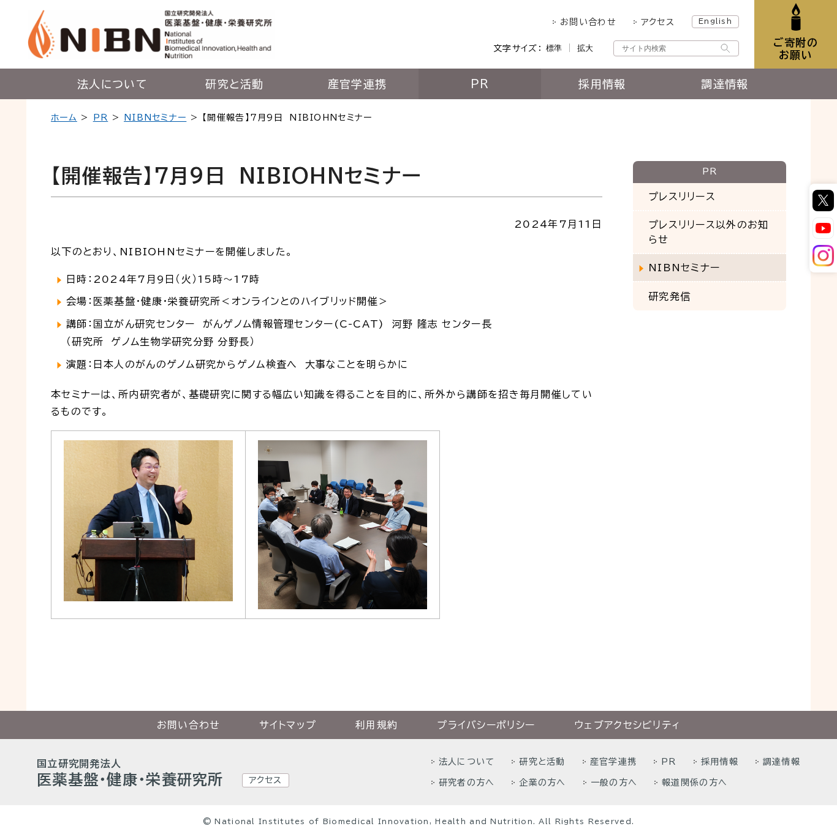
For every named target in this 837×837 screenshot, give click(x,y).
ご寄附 (795, 48)
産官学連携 (357, 83)
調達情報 (724, 83)
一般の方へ (614, 782)
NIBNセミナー (155, 117)
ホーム (64, 117)
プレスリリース (682, 196)
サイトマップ (287, 725)
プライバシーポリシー (486, 725)
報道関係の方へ (694, 782)
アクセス (658, 22)
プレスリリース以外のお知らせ (708, 232)
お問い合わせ (588, 22)
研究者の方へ (467, 782)
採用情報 (602, 83)
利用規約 (376, 725)
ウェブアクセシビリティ (627, 725)
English (715, 20)
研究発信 (669, 296)
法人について (112, 83)
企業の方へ (542, 782)
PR (480, 83)
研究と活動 (234, 83)
